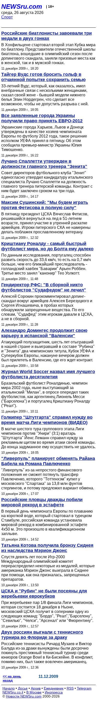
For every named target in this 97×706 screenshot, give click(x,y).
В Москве (34, 692)
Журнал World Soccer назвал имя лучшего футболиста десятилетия (48, 374)
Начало (8, 688)
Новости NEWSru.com (24, 696)
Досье (23, 688)
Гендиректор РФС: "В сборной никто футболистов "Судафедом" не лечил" (43, 287)
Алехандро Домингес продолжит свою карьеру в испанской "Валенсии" (44, 333)
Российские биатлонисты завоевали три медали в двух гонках (46, 36)
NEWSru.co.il (12, 692)
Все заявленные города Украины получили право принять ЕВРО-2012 (42, 118)
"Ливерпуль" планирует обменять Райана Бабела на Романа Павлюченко (48, 461)
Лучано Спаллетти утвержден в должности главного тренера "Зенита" (44, 164)
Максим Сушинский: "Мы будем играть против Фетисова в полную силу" (44, 205)
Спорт (7, 17)
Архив (36, 688)
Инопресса (54, 692)
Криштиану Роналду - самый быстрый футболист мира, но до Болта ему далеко (47, 246)
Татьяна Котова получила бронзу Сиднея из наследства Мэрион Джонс (47, 548)
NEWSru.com (21, 6)
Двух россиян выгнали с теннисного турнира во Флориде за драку (42, 635)
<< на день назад (12, 678)
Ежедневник (53, 688)
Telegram (84, 688)
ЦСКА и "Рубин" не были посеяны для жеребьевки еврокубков (44, 593)
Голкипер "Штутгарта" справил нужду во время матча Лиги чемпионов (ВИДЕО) (47, 420)
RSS (70, 688)
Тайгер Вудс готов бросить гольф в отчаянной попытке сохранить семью (43, 77)
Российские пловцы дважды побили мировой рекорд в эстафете (42, 502)
